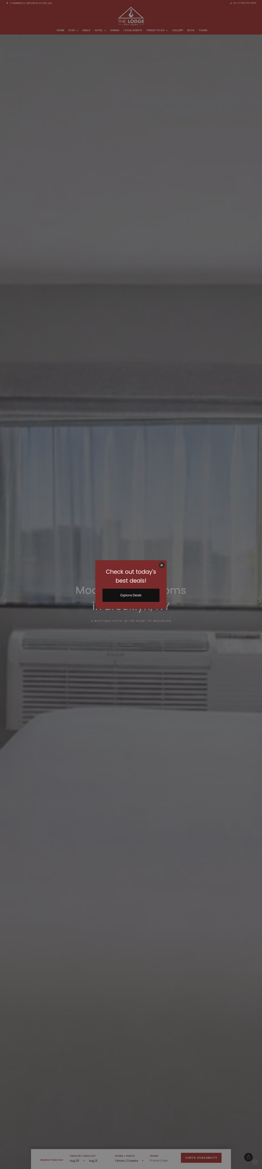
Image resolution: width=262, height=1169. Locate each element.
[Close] (162, 565)
